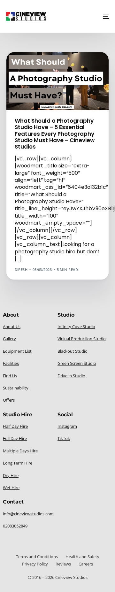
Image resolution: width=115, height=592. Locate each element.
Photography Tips (35, 99)
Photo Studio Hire (64, 75)
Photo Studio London (39, 80)
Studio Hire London (37, 104)
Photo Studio (30, 75)
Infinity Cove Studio (37, 70)
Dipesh (21, 269)
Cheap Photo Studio (37, 65)
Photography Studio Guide (44, 89)
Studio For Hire (71, 99)
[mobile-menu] (104, 16)
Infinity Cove (72, 65)
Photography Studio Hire (43, 94)
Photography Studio (38, 85)
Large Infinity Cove (79, 70)
